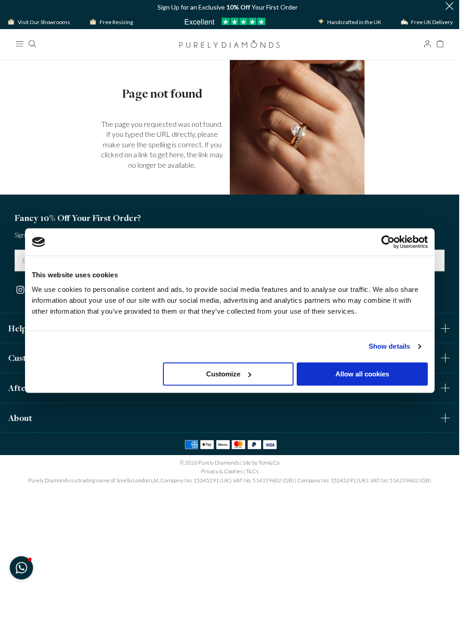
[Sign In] (427, 43)
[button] (449, 6)
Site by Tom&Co (261, 462)
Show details (389, 346)
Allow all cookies (362, 374)
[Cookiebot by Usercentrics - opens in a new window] (388, 242)
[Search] (31, 43)
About (20, 418)
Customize (223, 374)
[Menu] (19, 43)
